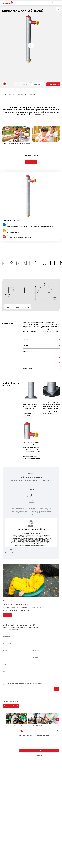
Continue (39, 750)
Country (21, 741)
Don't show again (39, 755)
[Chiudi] (57, 730)
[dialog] (31, 429)
